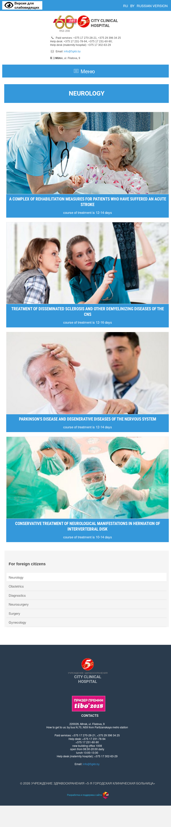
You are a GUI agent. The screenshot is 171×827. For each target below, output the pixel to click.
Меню (88, 71)
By (132, 5)
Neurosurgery (19, 604)
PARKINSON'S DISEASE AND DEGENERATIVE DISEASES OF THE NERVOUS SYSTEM (87, 419)
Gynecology (17, 622)
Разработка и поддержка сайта (84, 794)
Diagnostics (17, 595)
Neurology (16, 577)
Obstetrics (16, 586)
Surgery (14, 613)
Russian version (152, 5)
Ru (125, 5)
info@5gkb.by (72, 51)
